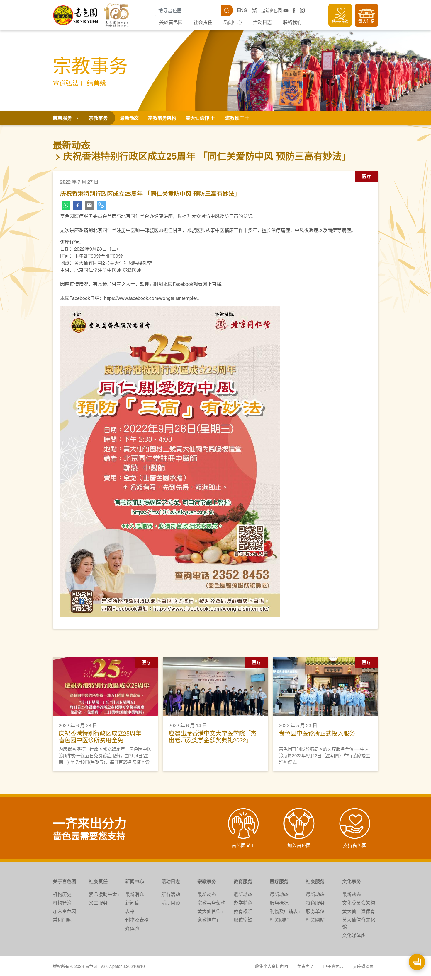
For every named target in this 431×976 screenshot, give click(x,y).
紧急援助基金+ (104, 894)
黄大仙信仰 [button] (197, 117)
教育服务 (243, 881)
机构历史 (62, 894)
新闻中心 (232, 22)
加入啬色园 (64, 911)
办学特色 (243, 902)
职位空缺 (243, 919)
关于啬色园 (64, 881)
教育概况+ (244, 911)
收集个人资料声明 (271, 966)
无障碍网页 (363, 966)
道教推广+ (208, 919)
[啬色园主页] (76, 13)
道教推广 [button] (234, 117)
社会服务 (315, 881)
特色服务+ (316, 902)
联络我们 (292, 22)
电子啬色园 (333, 966)
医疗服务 (279, 881)
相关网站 (279, 919)
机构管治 (62, 902)
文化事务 (351, 881)
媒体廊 (132, 928)
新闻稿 (132, 902)
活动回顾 (170, 902)
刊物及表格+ (138, 919)
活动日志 (262, 22)
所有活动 (170, 894)
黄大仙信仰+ (210, 911)
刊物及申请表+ (285, 911)
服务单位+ (316, 911)
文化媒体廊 (354, 935)
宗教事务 (206, 881)
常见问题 (62, 919)
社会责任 (203, 22)
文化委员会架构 (358, 902)
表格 (130, 911)
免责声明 (305, 966)
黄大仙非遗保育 (358, 911)
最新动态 (129, 117)
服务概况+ (280, 902)
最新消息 (134, 894)
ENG (242, 10)
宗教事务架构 (162, 117)
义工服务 (98, 902)
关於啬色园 (171, 22)
